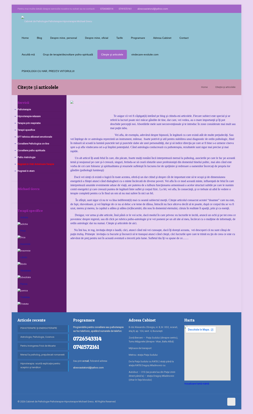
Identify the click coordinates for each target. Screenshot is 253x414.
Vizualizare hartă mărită (196, 383)
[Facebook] (218, 8)
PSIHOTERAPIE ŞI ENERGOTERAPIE (38, 328)
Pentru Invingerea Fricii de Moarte (38, 345)
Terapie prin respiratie (29, 123)
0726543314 (106, 8)
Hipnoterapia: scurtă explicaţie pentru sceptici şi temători (40, 365)
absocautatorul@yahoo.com (152, 8)
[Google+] (223, 8)
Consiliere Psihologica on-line (33, 143)
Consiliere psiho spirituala (31, 150)
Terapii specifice (26, 130)
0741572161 (125, 8)
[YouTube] (233, 8)
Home (204, 87)
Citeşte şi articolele (225, 87)
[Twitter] (228, 8)
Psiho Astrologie (26, 157)
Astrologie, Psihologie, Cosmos (37, 337)
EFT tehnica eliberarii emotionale (35, 136)
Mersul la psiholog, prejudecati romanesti (42, 354)
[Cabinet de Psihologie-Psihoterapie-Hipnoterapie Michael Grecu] (56, 21)
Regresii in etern (26, 171)
